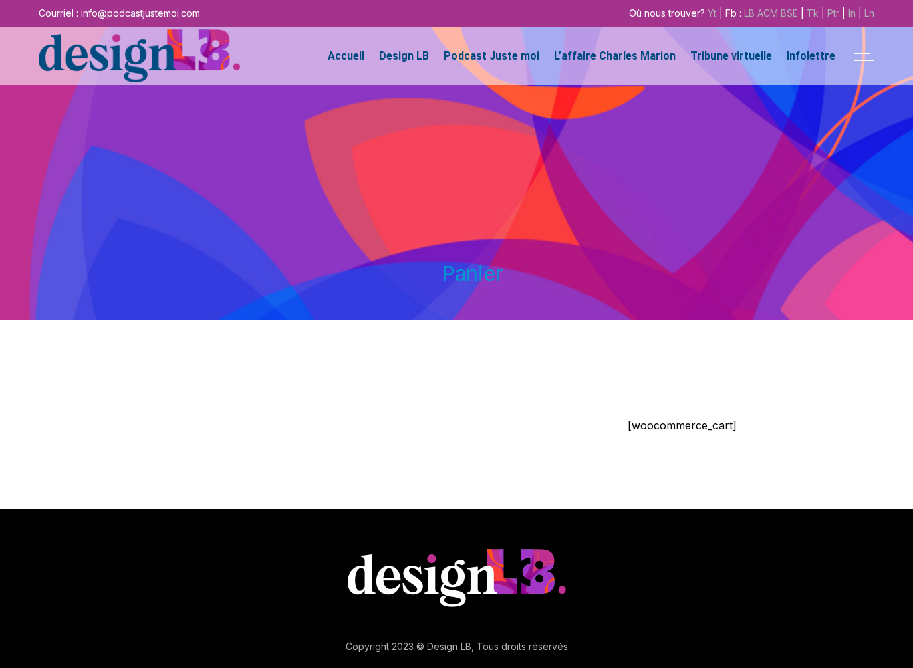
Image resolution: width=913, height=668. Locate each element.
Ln (869, 13)
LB (749, 13)
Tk (813, 13)
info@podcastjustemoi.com (140, 13)
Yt (712, 13)
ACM (767, 13)
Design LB (449, 646)
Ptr (833, 13)
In (852, 13)
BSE (789, 13)
